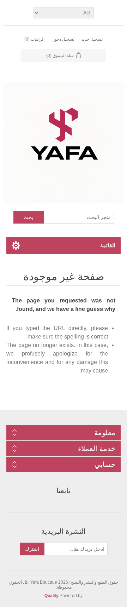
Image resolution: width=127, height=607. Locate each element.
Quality (51, 595)
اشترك (32, 549)
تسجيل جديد (92, 39)
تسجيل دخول (63, 39)
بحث (28, 217)
